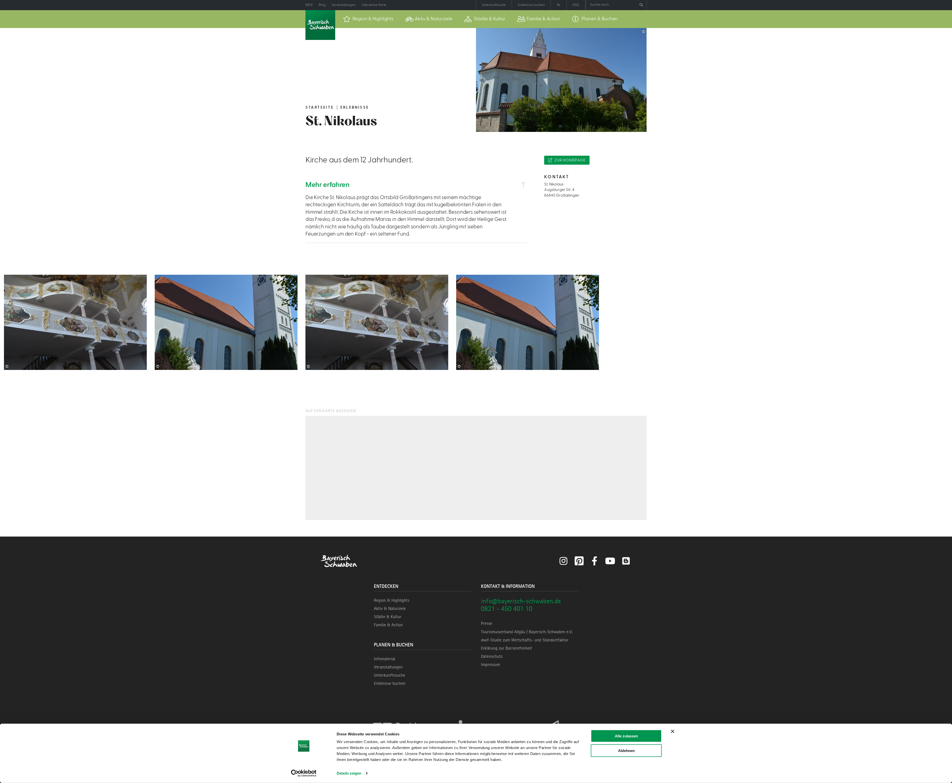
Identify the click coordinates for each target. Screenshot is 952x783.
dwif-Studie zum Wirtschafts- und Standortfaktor (524, 639)
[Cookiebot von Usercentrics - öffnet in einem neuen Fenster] (304, 773)
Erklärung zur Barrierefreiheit (506, 648)
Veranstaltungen (388, 666)
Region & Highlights (391, 600)
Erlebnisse (354, 107)
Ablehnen (626, 750)
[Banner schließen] (672, 731)
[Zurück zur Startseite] (320, 25)
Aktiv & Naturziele (390, 608)
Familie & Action (388, 624)
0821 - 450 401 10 (506, 608)
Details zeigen (349, 773)
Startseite (319, 107)
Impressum (490, 664)
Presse (486, 623)
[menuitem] (368, 19)
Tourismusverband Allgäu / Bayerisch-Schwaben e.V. (527, 631)
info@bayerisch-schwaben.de (521, 601)
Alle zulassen (626, 736)
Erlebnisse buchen (389, 683)
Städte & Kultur (387, 616)
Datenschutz (492, 656)
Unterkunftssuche (389, 675)
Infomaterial (384, 658)
